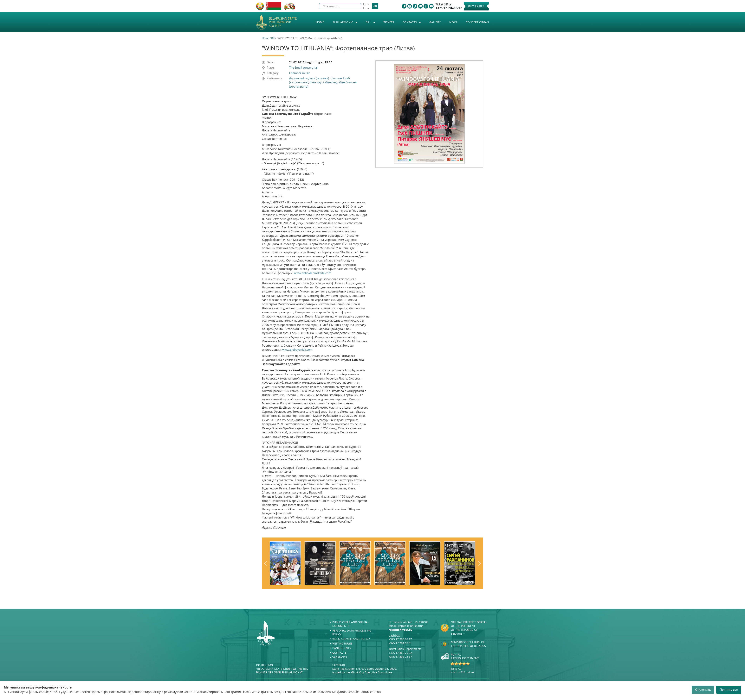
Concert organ (477, 22)
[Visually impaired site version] (375, 6)
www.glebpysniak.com (297, 349)
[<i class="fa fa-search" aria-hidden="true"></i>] (355, 6)
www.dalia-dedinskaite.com (312, 273)
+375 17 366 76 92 (400, 653)
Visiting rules (342, 643)
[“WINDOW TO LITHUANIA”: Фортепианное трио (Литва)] (429, 114)
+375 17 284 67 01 (400, 643)
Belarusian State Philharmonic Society (283, 22)
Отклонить (703, 689)
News (453, 22)
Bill (369, 22)
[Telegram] (404, 6)
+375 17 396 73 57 (400, 656)
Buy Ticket (476, 6)
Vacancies (339, 657)
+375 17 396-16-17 (449, 8)
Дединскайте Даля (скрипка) (309, 78)
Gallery (435, 22)
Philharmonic (343, 22)
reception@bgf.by (400, 630)
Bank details (341, 648)
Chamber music (299, 73)
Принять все (729, 689)
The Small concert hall (303, 67)
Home (320, 22)
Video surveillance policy (351, 639)
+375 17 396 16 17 (400, 639)
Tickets (389, 22)
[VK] (420, 6)
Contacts (410, 22)
